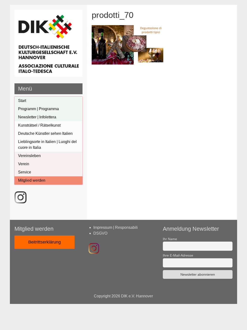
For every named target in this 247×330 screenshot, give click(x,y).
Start (22, 101)
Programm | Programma (38, 109)
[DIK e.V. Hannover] (48, 75)
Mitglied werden (31, 180)
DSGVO (100, 233)
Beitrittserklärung (44, 242)
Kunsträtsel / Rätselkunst (39, 125)
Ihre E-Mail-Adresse (178, 255)
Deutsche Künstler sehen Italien (45, 133)
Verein (23, 164)
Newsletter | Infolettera (37, 117)
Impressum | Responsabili (115, 227)
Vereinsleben (29, 156)
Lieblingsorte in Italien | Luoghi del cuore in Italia (47, 145)
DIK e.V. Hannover (137, 296)
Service (24, 172)
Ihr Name (170, 239)
